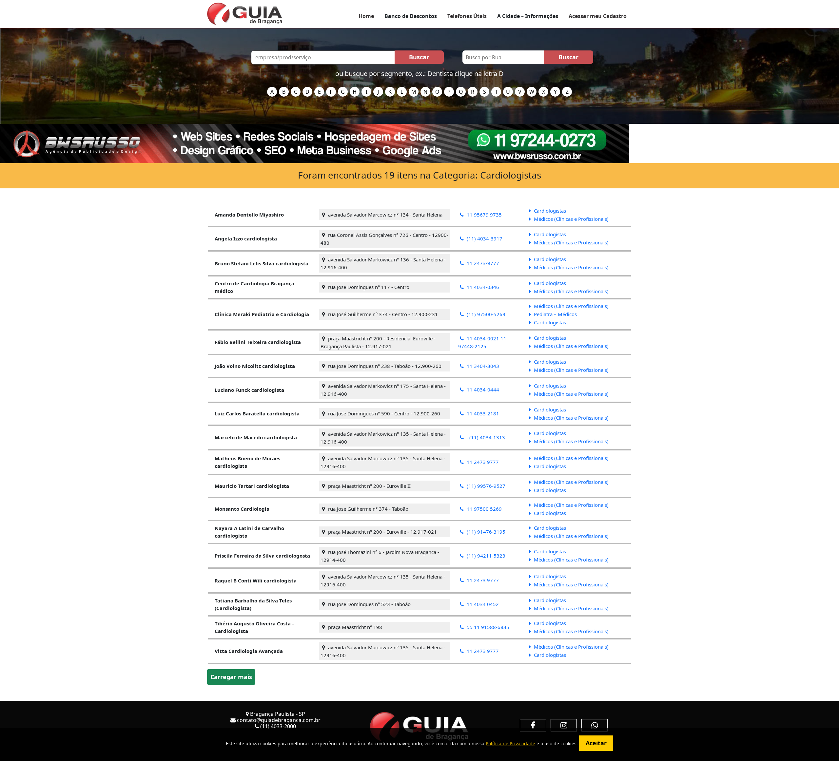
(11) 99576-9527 (485, 486)
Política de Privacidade (510, 743)
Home (366, 16)
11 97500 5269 (483, 508)
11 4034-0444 (482, 389)
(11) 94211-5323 (485, 555)
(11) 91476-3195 (485, 531)
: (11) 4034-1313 (485, 437)
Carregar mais (231, 677)
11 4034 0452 (482, 604)
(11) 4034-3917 (483, 238)
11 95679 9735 (483, 214)
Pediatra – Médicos (555, 314)
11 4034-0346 (482, 287)
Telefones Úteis (467, 16)
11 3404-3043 (482, 366)
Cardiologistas (549, 210)
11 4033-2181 (482, 413)
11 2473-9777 (482, 263)
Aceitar (596, 743)
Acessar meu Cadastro (598, 16)
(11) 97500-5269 (485, 314)
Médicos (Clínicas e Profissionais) (571, 219)
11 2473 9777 (482, 462)
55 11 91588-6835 (487, 627)
